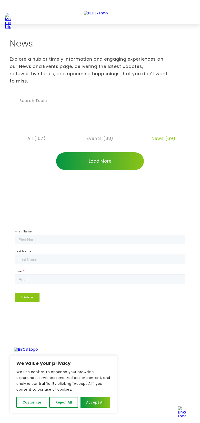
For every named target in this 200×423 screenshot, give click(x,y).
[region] (63, 384)
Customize (31, 402)
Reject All (64, 402)
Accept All (95, 402)
